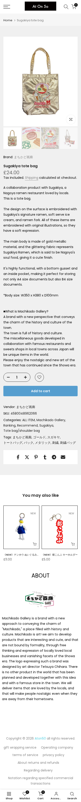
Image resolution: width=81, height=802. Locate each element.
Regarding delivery (38, 770)
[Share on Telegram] (54, 457)
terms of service (25, 755)
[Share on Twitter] (27, 457)
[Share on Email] (63, 457)
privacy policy (53, 755)
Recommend (27, 425)
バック (28, 442)
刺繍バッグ (68, 442)
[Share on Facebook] (18, 457)
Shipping (31, 177)
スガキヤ (53, 437)
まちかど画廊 (23, 157)
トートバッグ (12, 442)
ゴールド (39, 437)
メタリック (43, 442)
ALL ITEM (28, 420)
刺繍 (55, 442)
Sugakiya (46, 425)
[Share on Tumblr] (45, 457)
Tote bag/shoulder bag (21, 430)
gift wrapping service (20, 747)
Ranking (9, 425)
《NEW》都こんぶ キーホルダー (60, 554)
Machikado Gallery (50, 420)
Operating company (57, 747)
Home (7, 20)
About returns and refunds (38, 762)
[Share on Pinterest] (36, 457)
